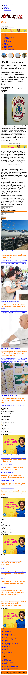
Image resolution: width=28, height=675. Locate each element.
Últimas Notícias (9, 37)
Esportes (6, 47)
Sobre (5, 35)
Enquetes (6, 8)
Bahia (5, 40)
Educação (6, 44)
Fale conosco (7, 10)
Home (5, 34)
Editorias (6, 5)
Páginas (6, 7)
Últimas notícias (9, 4)
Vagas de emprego (9, 49)
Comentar (3, 218)
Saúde (5, 43)
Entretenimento (8, 46)
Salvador (6, 38)
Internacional (8, 41)
